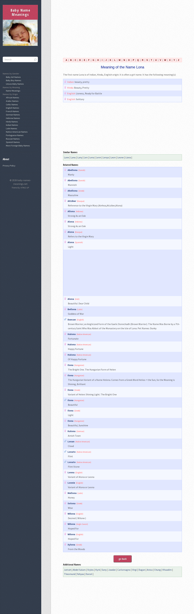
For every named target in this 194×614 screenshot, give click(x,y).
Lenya (106, 157)
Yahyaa (80, 573)
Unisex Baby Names (14, 83)
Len (86, 157)
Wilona (71, 513)
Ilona (70, 365)
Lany (79, 157)
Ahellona (72, 190)
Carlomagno (123, 569)
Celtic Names (11, 104)
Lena (91, 157)
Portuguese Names (14, 135)
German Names (12, 114)
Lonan (71, 441)
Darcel (89, 573)
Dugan (142, 569)
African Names (12, 97)
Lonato (72, 451)
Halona (72, 334)
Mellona (72, 493)
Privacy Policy (9, 165)
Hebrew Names (12, 118)
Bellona (72, 309)
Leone (120, 157)
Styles (90, 569)
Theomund (69, 573)
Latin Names (11, 128)
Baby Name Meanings (20, 12)
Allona (71, 211)
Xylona (71, 544)
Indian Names (11, 125)
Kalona (71, 431)
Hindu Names (11, 121)
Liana (128, 157)
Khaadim (167, 569)
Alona (71, 221)
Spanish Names (12, 142)
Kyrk (97, 569)
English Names (12, 107)
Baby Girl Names (13, 77)
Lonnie (71, 482)
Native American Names (16, 131)
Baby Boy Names (13, 80)
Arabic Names (11, 101)
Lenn (98, 157)
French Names (12, 111)
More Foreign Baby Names (17, 145)
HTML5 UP (25, 187)
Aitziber (72, 200)
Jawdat (112, 569)
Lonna (71, 472)
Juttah (67, 569)
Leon (113, 157)
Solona (71, 503)
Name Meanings (12, 90)
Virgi (134, 569)
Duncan (72, 319)
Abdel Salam (79, 569)
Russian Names (12, 138)
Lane (66, 157)
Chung (157, 569)
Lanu (73, 157)
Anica (149, 569)
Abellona (72, 170)
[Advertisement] (122, 28)
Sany (104, 569)
